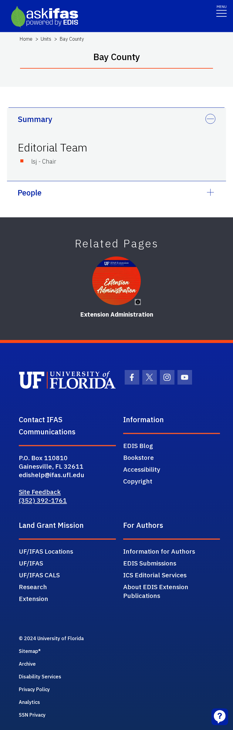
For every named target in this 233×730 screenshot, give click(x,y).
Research (33, 586)
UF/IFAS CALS (39, 575)
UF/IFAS (31, 563)
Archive (27, 664)
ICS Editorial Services (155, 575)
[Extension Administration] (116, 280)
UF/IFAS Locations (46, 551)
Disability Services (40, 677)
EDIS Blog (138, 445)
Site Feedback (40, 491)
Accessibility (141, 469)
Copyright (137, 481)
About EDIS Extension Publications (155, 591)
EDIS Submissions (149, 563)
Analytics (29, 702)
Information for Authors (159, 551)
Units (46, 39)
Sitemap (28, 651)
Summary (35, 119)
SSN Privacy (32, 715)
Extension (33, 598)
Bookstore (138, 457)
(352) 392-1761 (43, 500)
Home (25, 39)
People (30, 192)
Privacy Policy (34, 689)
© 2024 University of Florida (51, 638)
